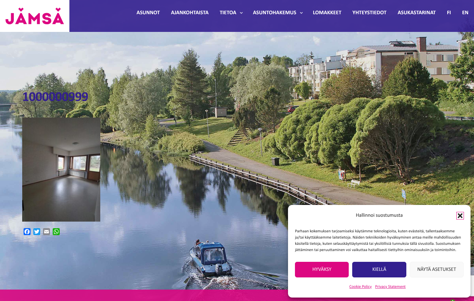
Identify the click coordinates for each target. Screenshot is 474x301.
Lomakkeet (327, 13)
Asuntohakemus (274, 13)
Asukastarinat (417, 13)
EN (465, 13)
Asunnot (148, 13)
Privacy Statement (390, 287)
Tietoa (228, 13)
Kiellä (379, 269)
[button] (460, 215)
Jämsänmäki (35, 16)
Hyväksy (321, 269)
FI (449, 13)
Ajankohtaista (190, 13)
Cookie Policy (360, 287)
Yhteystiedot (370, 13)
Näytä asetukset (436, 269)
